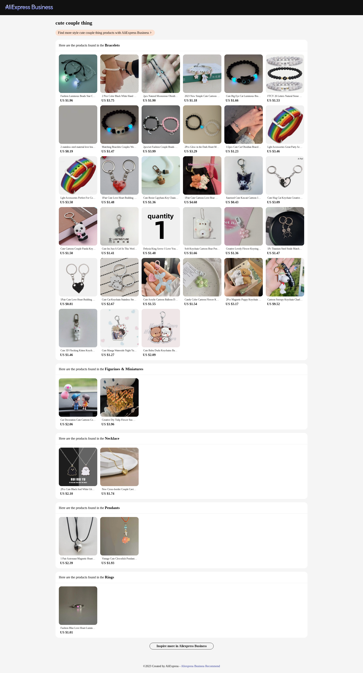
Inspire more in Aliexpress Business (182, 646)
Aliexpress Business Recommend (200, 666)
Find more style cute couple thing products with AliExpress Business (103, 32)
